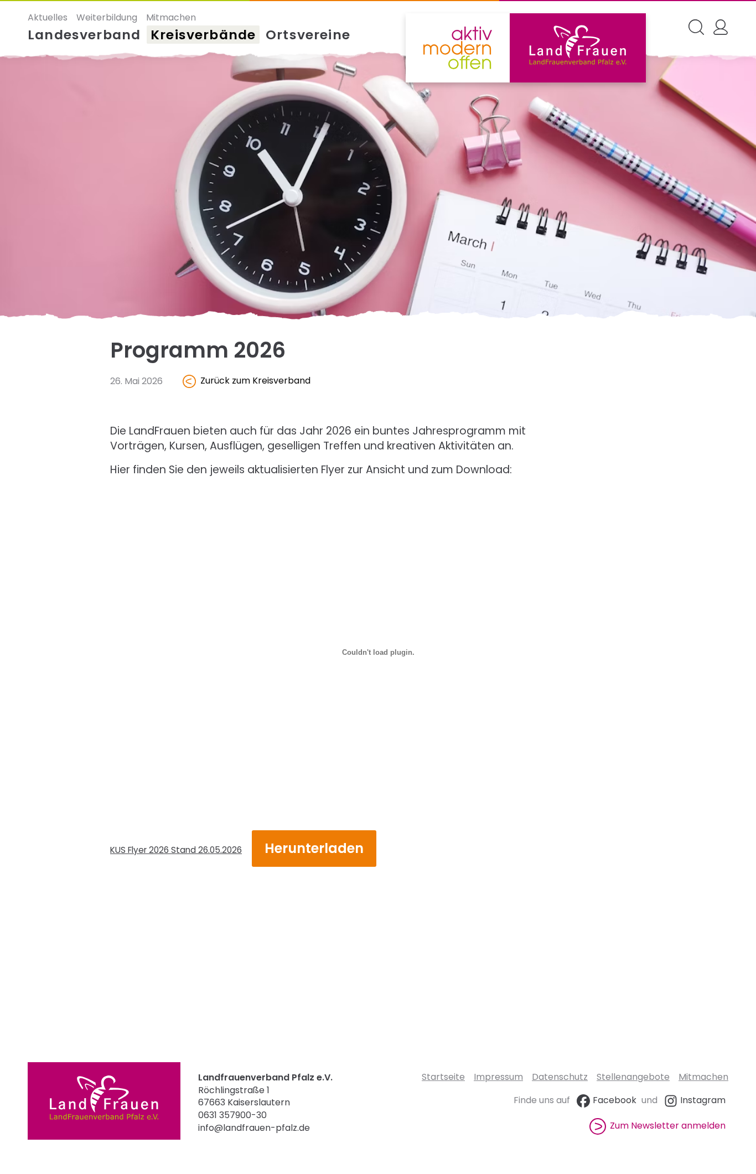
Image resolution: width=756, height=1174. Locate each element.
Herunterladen (314, 848)
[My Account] (720, 27)
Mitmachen (171, 17)
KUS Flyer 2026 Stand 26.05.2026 (176, 850)
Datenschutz (560, 1076)
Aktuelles (48, 17)
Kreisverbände (203, 35)
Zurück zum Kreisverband (255, 380)
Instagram (703, 1100)
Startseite (443, 1076)
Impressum (498, 1076)
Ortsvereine (308, 35)
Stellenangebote (633, 1076)
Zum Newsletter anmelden (668, 1125)
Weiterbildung (106, 17)
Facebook (614, 1100)
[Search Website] (696, 27)
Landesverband (84, 35)
